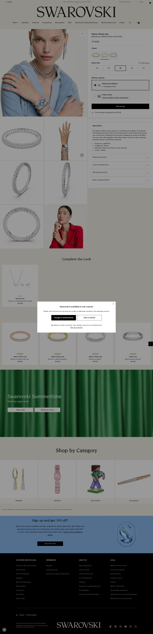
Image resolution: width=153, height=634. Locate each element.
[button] (113, 303)
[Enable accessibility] (4, 630)
